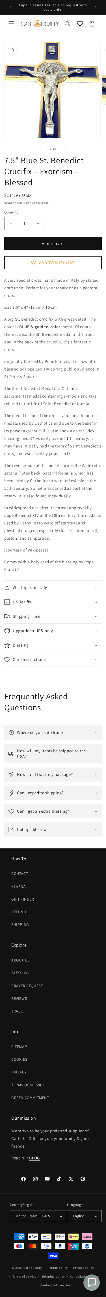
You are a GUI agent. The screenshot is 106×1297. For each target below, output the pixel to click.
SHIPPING (20, 924)
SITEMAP (19, 1046)
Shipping (10, 203)
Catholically (32, 1268)
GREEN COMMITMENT (30, 1097)
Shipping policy (53, 1276)
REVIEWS (19, 998)
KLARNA (18, 886)
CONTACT (19, 873)
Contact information (55, 1285)
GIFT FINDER (22, 899)
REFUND (18, 911)
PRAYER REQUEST (27, 985)
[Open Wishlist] (80, 23)
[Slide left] (40, 148)
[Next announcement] (95, 7)
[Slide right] (65, 148)
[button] (11, 23)
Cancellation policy (84, 1276)
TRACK (17, 1011)
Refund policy (58, 1268)
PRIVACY (19, 1072)
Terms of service (24, 1276)
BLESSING (20, 972)
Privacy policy (83, 1268)
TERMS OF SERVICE (28, 1085)
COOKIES (19, 1059)
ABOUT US (20, 960)
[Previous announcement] (10, 7)
